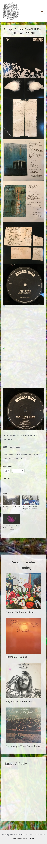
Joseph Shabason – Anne (20, 612)
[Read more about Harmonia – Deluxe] (23, 636)
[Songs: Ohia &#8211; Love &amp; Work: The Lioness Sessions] (11, 519)
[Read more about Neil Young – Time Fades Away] (23, 725)
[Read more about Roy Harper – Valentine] (23, 680)
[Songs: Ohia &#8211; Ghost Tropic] (11, 500)
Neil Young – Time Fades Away (23, 746)
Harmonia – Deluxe (16, 657)
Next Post (23, 549)
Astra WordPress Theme (23, 838)
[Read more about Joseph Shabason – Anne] (23, 591)
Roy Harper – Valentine (19, 701)
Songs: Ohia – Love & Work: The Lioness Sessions (11, 527)
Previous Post (23, 543)
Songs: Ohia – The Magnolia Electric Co (29, 509)
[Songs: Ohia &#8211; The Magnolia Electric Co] (30, 500)
